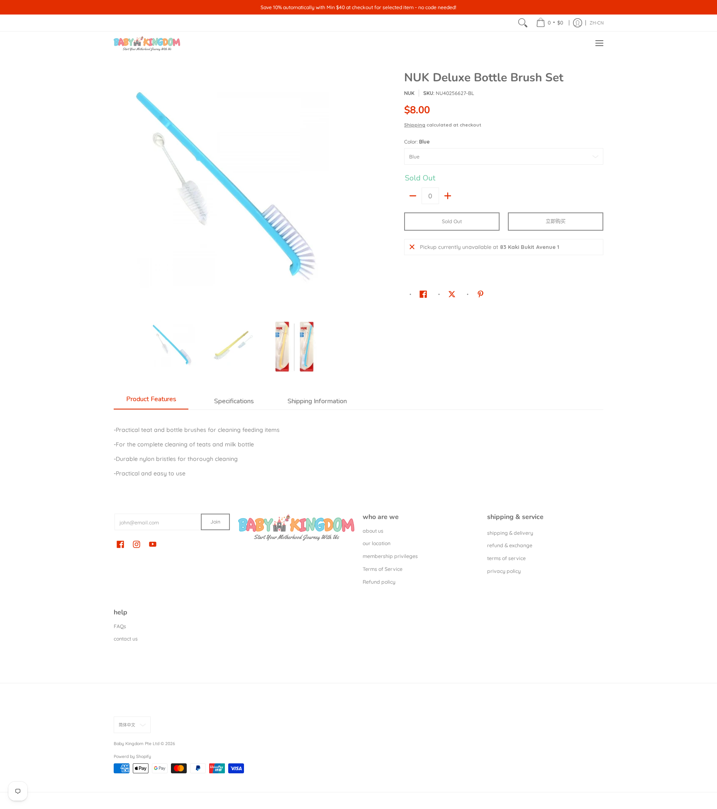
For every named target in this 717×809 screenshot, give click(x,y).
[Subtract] (413, 196)
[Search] (523, 23)
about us (373, 531)
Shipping (414, 125)
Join (215, 522)
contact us (126, 639)
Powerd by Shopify (132, 756)
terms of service (506, 558)
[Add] (447, 196)
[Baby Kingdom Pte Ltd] (147, 43)
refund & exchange (509, 545)
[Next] (348, 192)
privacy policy (504, 571)
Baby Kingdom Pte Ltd (136, 743)
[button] (423, 294)
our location (376, 543)
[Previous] (119, 192)
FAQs (120, 626)
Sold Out (452, 221)
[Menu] (599, 43)
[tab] (151, 401)
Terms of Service (382, 569)
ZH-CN (597, 23)
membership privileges (390, 556)
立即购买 (556, 221)
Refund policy (379, 582)
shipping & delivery (510, 533)
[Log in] (577, 23)
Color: (417, 142)
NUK (409, 93)
